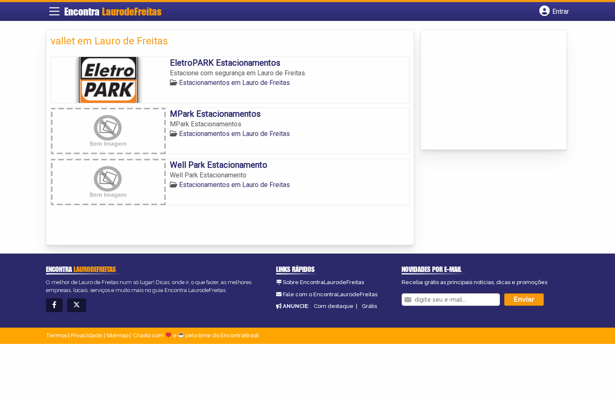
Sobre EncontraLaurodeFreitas (323, 282)
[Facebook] (54, 305)
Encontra (112, 11)
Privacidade (86, 335)
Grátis (369, 306)
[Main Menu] (54, 11)
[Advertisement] (488, 90)
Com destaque (334, 306)
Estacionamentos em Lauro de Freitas (234, 83)
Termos (56, 335)
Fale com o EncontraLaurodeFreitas (330, 294)
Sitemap (117, 335)
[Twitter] (76, 305)
